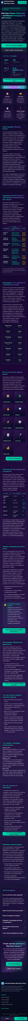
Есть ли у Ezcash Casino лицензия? (13, 895)
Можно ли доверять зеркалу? (11, 915)
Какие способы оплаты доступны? (13, 910)
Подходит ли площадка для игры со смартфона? (12, 921)
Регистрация (22, 2)
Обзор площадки (5, 997)
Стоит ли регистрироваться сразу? (13, 933)
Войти (7, 1018)
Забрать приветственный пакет (14, 50)
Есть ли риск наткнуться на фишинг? (11, 927)
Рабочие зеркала (5, 999)
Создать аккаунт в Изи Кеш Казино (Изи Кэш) (14, 684)
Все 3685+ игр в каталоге (14, 458)
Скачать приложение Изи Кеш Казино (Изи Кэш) (14, 833)
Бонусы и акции (4, 1002)
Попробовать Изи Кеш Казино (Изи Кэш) (14, 80)
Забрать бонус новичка (14, 968)
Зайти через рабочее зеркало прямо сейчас (14, 630)
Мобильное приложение (6, 1004)
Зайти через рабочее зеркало (14, 45)
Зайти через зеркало (14, 964)
